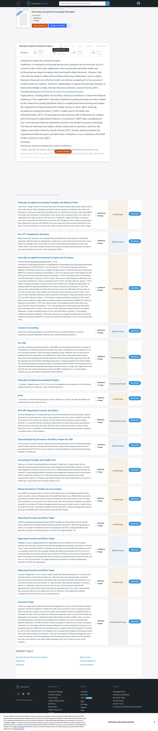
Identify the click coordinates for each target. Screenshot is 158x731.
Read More (135, 214)
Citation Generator (55, 710)
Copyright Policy (119, 692)
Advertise (84, 695)
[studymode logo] (41, 3)
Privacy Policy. (19, 729)
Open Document (40, 26)
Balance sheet (85, 657)
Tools (80, 46)
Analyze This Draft (58, 26)
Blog (82, 701)
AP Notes (52, 704)
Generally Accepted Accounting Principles (53, 12)
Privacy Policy (118, 701)
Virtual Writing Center (56, 701)
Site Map (84, 704)
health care (59, 80)
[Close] (154, 722)
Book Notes (52, 707)
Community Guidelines (121, 695)
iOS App (51, 713)
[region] (79, 722)
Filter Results (100, 46)
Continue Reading (63, 152)
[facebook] (18, 695)
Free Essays (53, 698)
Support (84, 707)
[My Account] (139, 3)
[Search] (107, 3)
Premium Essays (54, 695)
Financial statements (87, 661)
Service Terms (118, 704)
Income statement (87, 665)
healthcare (33, 84)
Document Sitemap (55, 692)
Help (82, 710)
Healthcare (20, 665)
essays (26, 8)
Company (84, 692)
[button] (18, 4)
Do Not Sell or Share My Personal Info (121, 722)
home (18, 8)
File (65, 46)
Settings (89, 46)
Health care (20, 661)
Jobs (82, 698)
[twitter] (23, 695)
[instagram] (28, 695)
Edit (72, 46)
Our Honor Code (119, 698)
